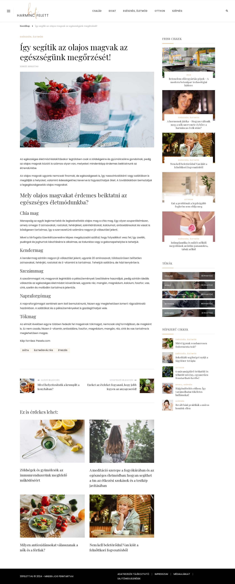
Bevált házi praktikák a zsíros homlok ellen (192, 406)
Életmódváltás (43, 350)
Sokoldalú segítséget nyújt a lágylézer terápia (192, 359)
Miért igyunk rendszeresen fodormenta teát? (191, 345)
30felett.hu (33, 66)
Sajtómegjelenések (129, 578)
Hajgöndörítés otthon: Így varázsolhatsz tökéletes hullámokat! (191, 392)
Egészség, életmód (135, 10)
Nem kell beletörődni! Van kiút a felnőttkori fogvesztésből (188, 165)
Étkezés (62, 350)
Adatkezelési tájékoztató (133, 574)
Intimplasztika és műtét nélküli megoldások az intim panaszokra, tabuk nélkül (188, 246)
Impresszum (161, 574)
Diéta (25, 350)
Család (97, 10)
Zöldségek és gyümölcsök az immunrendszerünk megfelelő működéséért (43, 475)
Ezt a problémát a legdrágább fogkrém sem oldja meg (188, 205)
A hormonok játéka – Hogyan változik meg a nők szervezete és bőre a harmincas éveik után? (188, 124)
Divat (112, 10)
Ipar (188, 75)
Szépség (177, 10)
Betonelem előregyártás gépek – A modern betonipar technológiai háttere (189, 82)
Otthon (160, 10)
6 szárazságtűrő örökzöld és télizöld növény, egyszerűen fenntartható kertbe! (192, 375)
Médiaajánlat (182, 574)
